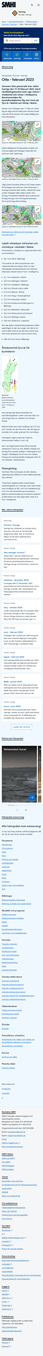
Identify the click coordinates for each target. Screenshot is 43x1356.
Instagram (18, 1245)
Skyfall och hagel (9, 951)
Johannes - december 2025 (16, 580)
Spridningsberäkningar (12, 929)
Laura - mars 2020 (12, 706)
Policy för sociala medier (12, 1248)
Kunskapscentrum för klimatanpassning (19, 1184)
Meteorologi (31, 21)
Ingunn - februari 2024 (14, 657)
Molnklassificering (10, 962)
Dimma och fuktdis (10, 859)
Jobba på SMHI (8, 1158)
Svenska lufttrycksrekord (13, 984)
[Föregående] (17, 810)
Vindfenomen (8, 947)
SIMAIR (5, 1192)
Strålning (6, 881)
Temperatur (7, 844)
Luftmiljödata (7, 1268)
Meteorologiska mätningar (13, 900)
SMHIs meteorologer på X (21, 1237)
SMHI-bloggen (8, 1165)
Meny (38, 7)
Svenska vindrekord (10, 981)
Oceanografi (28, 58)
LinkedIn (8, 1093)
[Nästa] (25, 810)
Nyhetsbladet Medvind (11, 1331)
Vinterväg (18, 1305)
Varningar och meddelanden (14, 933)
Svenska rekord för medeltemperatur (18, 995)
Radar (4, 922)
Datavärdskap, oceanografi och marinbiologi (21, 1275)
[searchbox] (18, 40)
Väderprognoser (9, 914)
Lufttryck (6, 867)
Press (4, 1139)
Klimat (36, 58)
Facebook (8, 1088)
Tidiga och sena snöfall (12, 1010)
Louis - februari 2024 (13, 632)
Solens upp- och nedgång (13, 885)
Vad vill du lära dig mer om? (16, 34)
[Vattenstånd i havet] (32, 797)
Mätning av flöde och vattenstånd (16, 903)
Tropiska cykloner (9, 944)
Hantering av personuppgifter (15, 1215)
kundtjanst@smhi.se (16, 1132)
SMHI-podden (8, 1169)
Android (17, 1346)
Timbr (17, 1301)
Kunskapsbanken (16, 21)
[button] (32, 5)
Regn (4, 878)
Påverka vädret (8, 1068)
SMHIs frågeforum (21, 1143)
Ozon (4, 874)
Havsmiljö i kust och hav (12, 1181)
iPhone (17, 1342)
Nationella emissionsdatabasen (15, 1260)
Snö (3, 889)
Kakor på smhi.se (9, 1211)
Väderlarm (19, 1309)
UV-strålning (7, 848)
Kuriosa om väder (9, 1057)
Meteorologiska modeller (13, 918)
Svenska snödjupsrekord (12, 988)
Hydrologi (17, 58)
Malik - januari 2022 (13, 681)
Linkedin (18, 1241)
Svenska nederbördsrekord (14, 999)
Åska (4, 852)
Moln (4, 966)
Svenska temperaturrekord (13, 992)
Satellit (5, 925)
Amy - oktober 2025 (13, 607)
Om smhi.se (7, 1218)
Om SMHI (6, 1162)
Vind (4, 855)
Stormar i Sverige (9, 24)
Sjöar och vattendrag (11, 1196)
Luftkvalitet (7, 1188)
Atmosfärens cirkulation (12, 1046)
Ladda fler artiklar (21, 726)
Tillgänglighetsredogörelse (13, 1207)
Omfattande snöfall (10, 1014)
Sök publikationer (9, 1327)
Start (4, 21)
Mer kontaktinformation (12, 1146)
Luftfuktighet (7, 863)
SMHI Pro (18, 1298)
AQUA (17, 1290)
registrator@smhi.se (16, 1135)
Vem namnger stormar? (14, 552)
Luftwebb (18, 1264)
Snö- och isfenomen (10, 955)
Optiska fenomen (9, 970)
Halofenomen (8, 959)
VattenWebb (7, 1271)
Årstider (5, 1028)
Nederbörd (6, 870)
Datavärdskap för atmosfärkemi (16, 1279)
